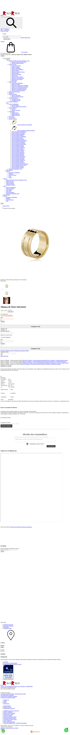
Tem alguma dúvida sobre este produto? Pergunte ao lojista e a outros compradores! (31, 437)
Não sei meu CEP (4, 356)
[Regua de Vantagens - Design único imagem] (40, 364)
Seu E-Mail (5, 36)
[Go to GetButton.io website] (3, 733)
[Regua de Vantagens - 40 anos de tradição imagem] (45, 362)
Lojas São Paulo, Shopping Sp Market (9, 696)
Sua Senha (5, 37)
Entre (2, 28)
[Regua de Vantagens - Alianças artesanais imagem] (45, 360)
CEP (2, 353)
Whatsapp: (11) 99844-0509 (26, 686)
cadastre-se (7, 28)
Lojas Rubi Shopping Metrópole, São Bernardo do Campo (13, 693)
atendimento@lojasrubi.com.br (13, 686)
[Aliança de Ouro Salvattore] (6, 289)
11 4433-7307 (4, 686)
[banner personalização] (21, 527)
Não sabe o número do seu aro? (15, 350)
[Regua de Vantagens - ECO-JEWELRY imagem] (44, 361)
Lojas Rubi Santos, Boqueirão (7, 695)
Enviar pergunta (51, 446)
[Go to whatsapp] (3, 731)
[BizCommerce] (35, 732)
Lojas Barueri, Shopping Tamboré (8, 697)
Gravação (3, 331)
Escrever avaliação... (6, 426)
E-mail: (2, 550)
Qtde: (2, 317)
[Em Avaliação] (36, 672)
